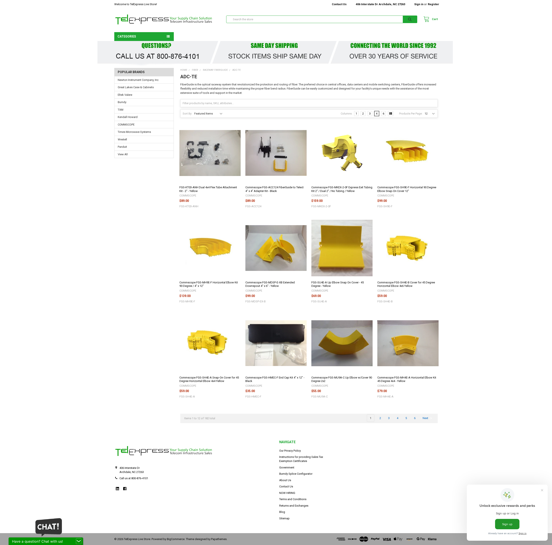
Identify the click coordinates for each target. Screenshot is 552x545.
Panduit (122, 146)
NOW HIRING (287, 493)
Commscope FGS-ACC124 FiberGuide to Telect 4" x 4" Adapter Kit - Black (274, 189)
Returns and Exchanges (293, 505)
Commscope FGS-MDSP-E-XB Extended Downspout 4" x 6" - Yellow (270, 284)
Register (433, 4)
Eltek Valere (125, 94)
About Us (285, 480)
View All (123, 154)
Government (286, 467)
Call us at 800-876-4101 (133, 478)
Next (426, 418)
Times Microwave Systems (134, 132)
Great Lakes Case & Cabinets (136, 87)
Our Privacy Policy (290, 450)
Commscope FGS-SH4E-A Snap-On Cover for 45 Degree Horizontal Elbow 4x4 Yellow (209, 379)
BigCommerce (176, 539)
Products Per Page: (410, 113)
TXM (120, 109)
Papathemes (219, 539)
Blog (282, 512)
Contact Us (339, 4)
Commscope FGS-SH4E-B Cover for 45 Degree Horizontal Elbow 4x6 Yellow (406, 284)
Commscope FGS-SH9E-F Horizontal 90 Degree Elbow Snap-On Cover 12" (406, 189)
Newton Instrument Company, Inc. (138, 80)
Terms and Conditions (292, 499)
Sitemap (284, 518)
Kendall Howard (128, 117)
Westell (122, 139)
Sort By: (187, 113)
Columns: (346, 113)
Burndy (122, 102)
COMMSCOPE (126, 124)
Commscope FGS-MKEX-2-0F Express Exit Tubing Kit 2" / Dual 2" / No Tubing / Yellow (341, 189)
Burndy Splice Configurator (295, 473)
